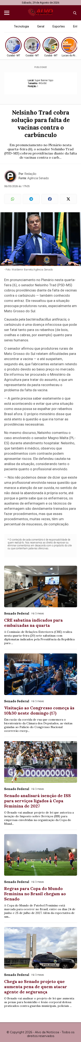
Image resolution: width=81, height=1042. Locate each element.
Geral (40, 26)
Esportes (59, 26)
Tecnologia (21, 26)
